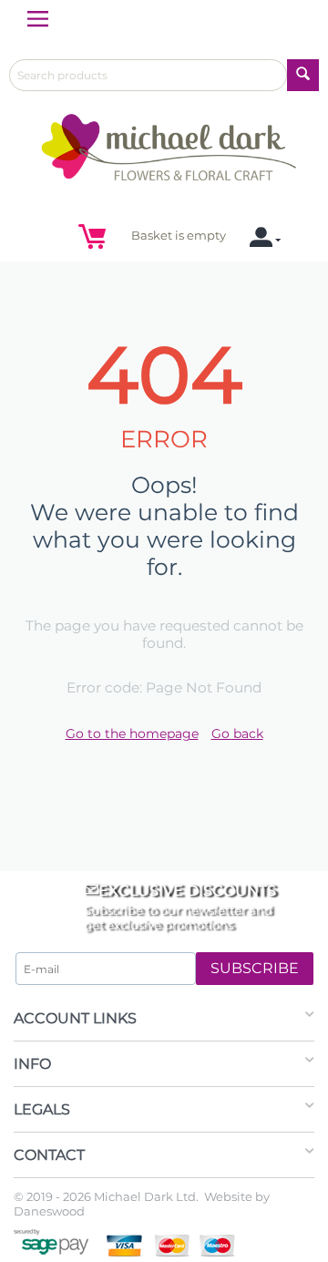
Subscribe (254, 968)
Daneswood (49, 1211)
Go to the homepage (132, 733)
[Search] (303, 75)
